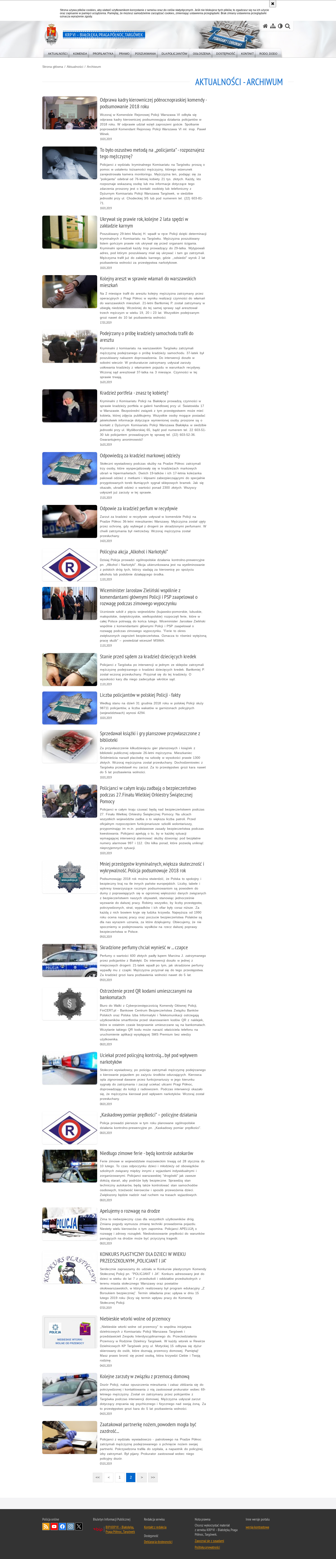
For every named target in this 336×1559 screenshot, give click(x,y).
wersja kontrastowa (257, 1527)
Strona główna (52, 66)
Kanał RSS (46, 1526)
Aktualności (75, 66)
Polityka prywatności (207, 1547)
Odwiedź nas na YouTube (54, 1526)
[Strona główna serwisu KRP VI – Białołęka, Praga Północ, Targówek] (265, 26)
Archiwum (94, 66)
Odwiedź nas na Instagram (70, 1526)
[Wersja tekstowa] (280, 26)
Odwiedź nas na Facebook (62, 1526)
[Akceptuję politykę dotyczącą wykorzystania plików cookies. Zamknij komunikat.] (272, 3)
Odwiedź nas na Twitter (79, 1526)
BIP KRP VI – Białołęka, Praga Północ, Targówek (120, 1529)
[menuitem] (57, 53)
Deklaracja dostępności (158, 1541)
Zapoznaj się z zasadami (209, 1540)
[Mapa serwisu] (273, 26)
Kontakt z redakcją (155, 1527)
